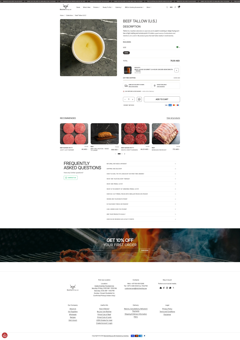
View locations (161, 86)
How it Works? (104, 309)
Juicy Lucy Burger (67, 150)
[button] (179, 7)
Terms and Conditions (167, 312)
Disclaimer (167, 314)
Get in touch (73, 320)
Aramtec (126, 336)
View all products (173, 118)
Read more (127, 42)
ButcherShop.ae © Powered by (113, 336)
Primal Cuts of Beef (104, 314)
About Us (73, 309)
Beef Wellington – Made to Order (100, 149)
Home (62, 15)
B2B (171, 7)
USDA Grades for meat (104, 320)
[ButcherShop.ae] (65, 7)
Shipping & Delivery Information (136, 314)
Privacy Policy (167, 309)
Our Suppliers (73, 312)
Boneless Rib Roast (159, 150)
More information (133, 86)
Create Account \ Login (104, 323)
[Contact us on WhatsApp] (139, 99)
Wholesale (72, 314)
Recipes (73, 317)
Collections (69, 15)
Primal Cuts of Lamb (104, 317)
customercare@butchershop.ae (136, 288)
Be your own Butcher (104, 312)
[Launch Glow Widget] (5, 335)
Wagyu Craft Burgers (129, 150)
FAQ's (136, 317)
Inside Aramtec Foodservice (104, 286)
